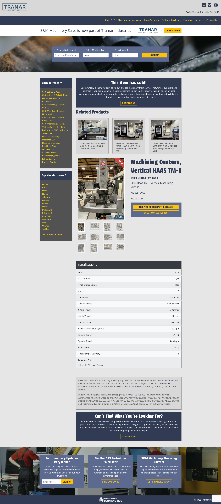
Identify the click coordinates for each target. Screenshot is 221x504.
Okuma (45, 226)
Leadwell (46, 200)
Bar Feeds (46, 101)
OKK (44, 223)
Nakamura (147, 386)
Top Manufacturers (53, 175)
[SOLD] (101, 188)
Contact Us (211, 20)
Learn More (173, 30)
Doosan (45, 184)
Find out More (110, 481)
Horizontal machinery (163, 380)
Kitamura (157, 386)
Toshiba (45, 229)
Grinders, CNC (48, 149)
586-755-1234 (212, 11)
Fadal (44, 188)
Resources (188, 20)
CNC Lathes (134, 380)
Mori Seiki (46, 216)
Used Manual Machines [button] (129, 20)
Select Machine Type (96, 50)
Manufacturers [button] (151, 20)
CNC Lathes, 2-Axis (51, 92)
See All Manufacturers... (53, 234)
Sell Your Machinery (171, 20)
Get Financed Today (159, 481)
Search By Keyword (66, 50)
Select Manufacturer (125, 50)
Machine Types (51, 83)
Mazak (45, 207)
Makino (45, 204)
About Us (199, 20)
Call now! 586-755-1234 (156, 212)
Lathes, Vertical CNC (51, 98)
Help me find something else (156, 206)
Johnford (46, 197)
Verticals (145, 380)
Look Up (154, 55)
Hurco (45, 194)
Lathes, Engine (48, 159)
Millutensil (47, 210)
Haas (44, 191)
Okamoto (46, 219)
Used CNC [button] (110, 20)
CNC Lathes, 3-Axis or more (55, 95)
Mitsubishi (47, 213)
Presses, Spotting (50, 162)
